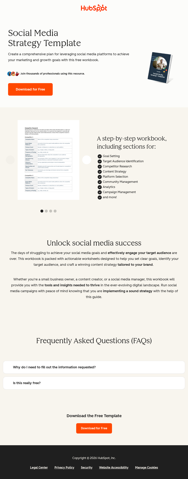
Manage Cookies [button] (146, 467)
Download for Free (30, 89)
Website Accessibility (114, 467)
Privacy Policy (64, 467)
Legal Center (39, 467)
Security (87, 467)
